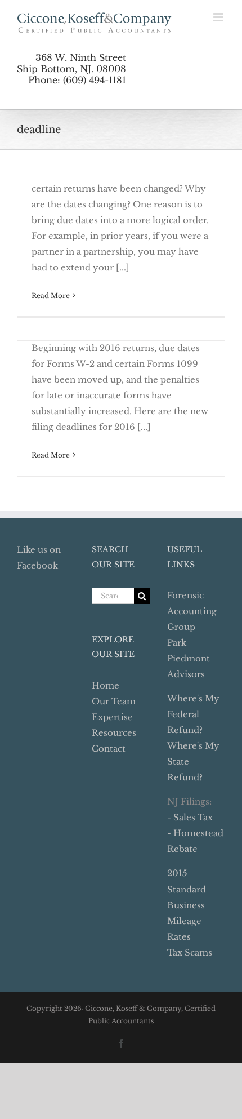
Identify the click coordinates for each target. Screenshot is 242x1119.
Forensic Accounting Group (192, 611)
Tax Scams (189, 952)
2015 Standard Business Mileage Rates (186, 905)
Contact (109, 748)
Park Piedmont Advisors (188, 658)
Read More (51, 295)
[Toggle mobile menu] (219, 17)
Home (105, 685)
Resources (114, 732)
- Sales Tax (190, 817)
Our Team (114, 701)
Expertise (112, 717)
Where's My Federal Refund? (193, 714)
